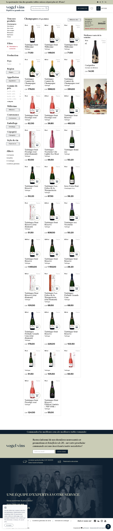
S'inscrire (61, 452)
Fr (102, 2)
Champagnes (11, 24)
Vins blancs (10, 26)
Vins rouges (10, 30)
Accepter (8, 525)
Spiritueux (10, 35)
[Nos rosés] (95, 96)
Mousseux (10, 32)
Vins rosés (10, 28)
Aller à (10, 151)
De (105, 2)
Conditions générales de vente (41, 520)
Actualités (10, 158)
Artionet (86, 528)
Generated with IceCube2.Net (98, 528)
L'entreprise (10, 155)
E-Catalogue (10, 161)
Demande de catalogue (62, 520)
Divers (9, 37)
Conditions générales (13, 164)
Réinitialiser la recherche (13, 47)
